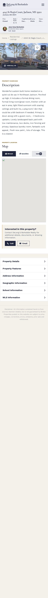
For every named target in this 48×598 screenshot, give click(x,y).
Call (9, 31)
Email (13, 31)
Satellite (25, 154)
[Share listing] (43, 47)
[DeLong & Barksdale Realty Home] (16, 4)
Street (10, 154)
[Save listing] (37, 47)
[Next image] (43, 56)
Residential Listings (15, 38)
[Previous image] (4, 56)
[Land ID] (39, 154)
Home (4, 38)
